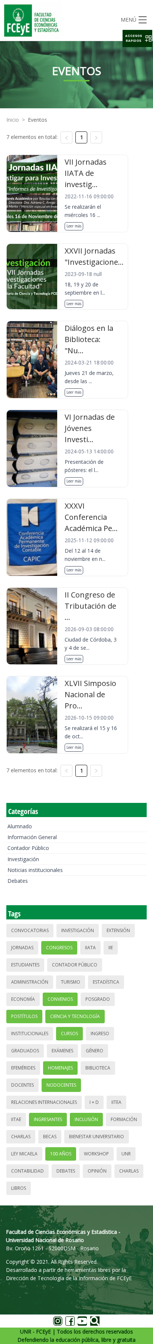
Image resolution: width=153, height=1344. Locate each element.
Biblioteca (97, 1068)
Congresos (59, 947)
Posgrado (97, 999)
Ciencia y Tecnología (75, 1016)
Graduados (25, 1050)
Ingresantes (48, 1119)
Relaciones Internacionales (44, 1102)
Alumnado (19, 826)
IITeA (116, 1102)
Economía (23, 999)
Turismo (70, 982)
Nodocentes (61, 1085)
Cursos (69, 1033)
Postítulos (24, 1016)
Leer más (73, 226)
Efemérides (23, 1068)
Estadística (106, 982)
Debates (17, 880)
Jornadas (22, 947)
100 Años (60, 1154)
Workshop (96, 1154)
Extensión (118, 930)
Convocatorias (30, 930)
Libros (18, 1188)
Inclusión (86, 1119)
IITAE (16, 1119)
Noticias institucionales (35, 869)
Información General (32, 837)
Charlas (20, 1136)
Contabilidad (27, 1171)
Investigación (23, 859)
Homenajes (60, 1068)
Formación (124, 1119)
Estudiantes (25, 965)
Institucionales (29, 1033)
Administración (29, 982)
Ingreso (100, 1033)
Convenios (60, 999)
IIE (110, 947)
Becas (49, 1136)
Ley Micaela (24, 1154)
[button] (137, 38)
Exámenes (62, 1050)
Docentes (22, 1085)
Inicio (12, 119)
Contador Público (28, 847)
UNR (126, 1154)
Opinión (97, 1171)
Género (94, 1050)
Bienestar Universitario (96, 1136)
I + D (94, 1102)
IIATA (90, 947)
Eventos (37, 119)
